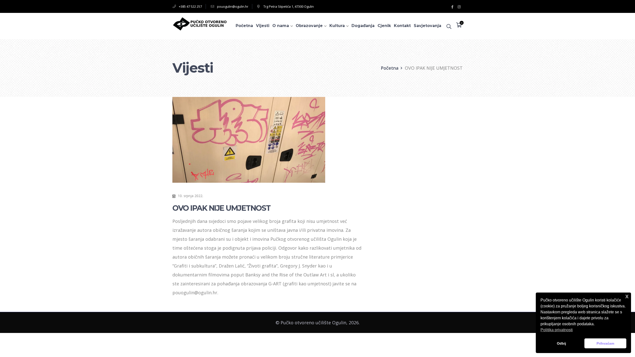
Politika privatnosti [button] (556, 330)
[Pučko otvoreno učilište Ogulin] (199, 23)
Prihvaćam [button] (605, 343)
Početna (390, 68)
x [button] (627, 296)
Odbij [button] (561, 343)
